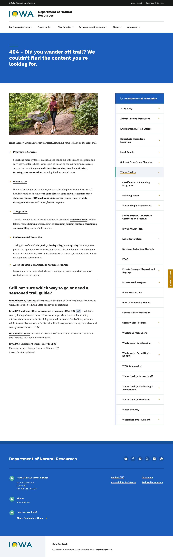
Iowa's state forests (49, 193)
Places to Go (20, 181)
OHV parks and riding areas (48, 198)
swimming (91, 223)
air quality (42, 245)
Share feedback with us (30, 518)
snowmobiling (21, 228)
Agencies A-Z (136, 3)
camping (60, 223)
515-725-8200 (49, 343)
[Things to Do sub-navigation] (73, 27)
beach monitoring (77, 168)
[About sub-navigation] (121, 27)
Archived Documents (152, 482)
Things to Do (20, 211)
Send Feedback (60, 544)
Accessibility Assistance (123, 482)
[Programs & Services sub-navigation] (32, 27)
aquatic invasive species (52, 168)
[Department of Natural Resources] (22, 14)
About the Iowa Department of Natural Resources (40, 264)
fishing (70, 223)
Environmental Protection (28, 237)
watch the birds (78, 219)
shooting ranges (22, 198)
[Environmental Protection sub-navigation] (107, 27)
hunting (79, 223)
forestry (17, 172)
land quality (55, 245)
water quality (70, 245)
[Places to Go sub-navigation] (52, 27)
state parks (67, 193)
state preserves (83, 193)
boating (32, 223)
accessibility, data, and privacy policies (95, 549)
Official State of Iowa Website (22, 3)
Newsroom (147, 477)
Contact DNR (117, 477)
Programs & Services (155, 3)
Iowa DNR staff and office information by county (44, 311)
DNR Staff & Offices (19, 333)
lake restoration (32, 172)
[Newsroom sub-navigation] (139, 27)
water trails (71, 198)
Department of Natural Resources (55, 13)
